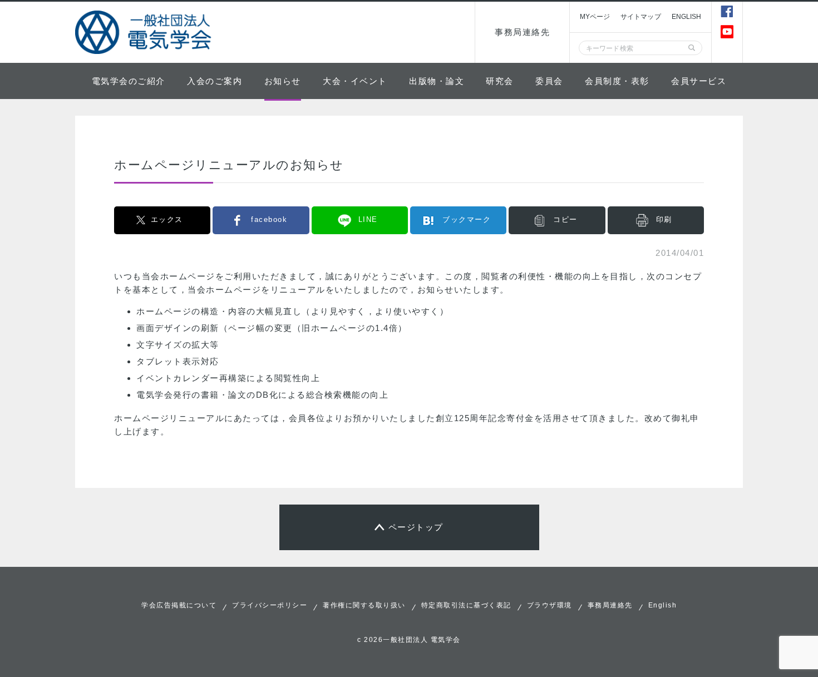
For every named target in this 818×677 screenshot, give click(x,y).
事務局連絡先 (522, 32)
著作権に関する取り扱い (364, 605)
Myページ (595, 17)
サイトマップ (640, 17)
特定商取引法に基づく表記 (466, 605)
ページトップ (416, 527)
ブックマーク (466, 219)
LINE (368, 219)
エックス (167, 219)
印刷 (664, 219)
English (662, 605)
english (687, 17)
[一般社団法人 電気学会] (144, 32)
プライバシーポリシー (269, 605)
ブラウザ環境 (549, 605)
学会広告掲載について (178, 605)
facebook (269, 219)
